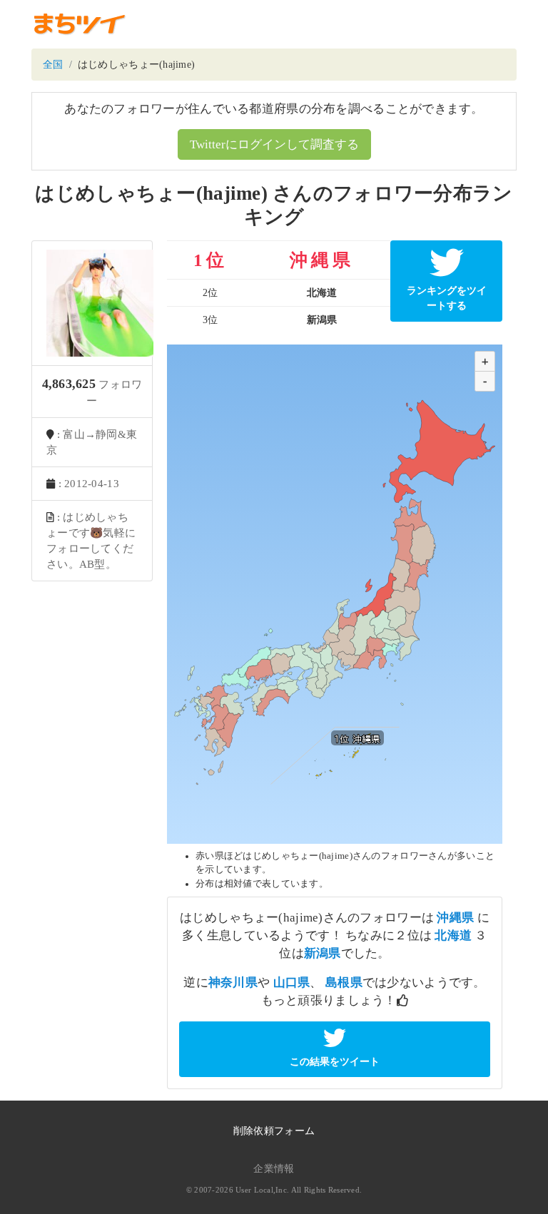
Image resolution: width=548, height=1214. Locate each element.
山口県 (291, 982)
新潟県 (322, 953)
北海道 (453, 935)
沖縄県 (455, 917)
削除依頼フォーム (274, 1131)
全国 (53, 64)
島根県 (343, 982)
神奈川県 (233, 982)
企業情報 (273, 1168)
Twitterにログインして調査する (274, 144)
